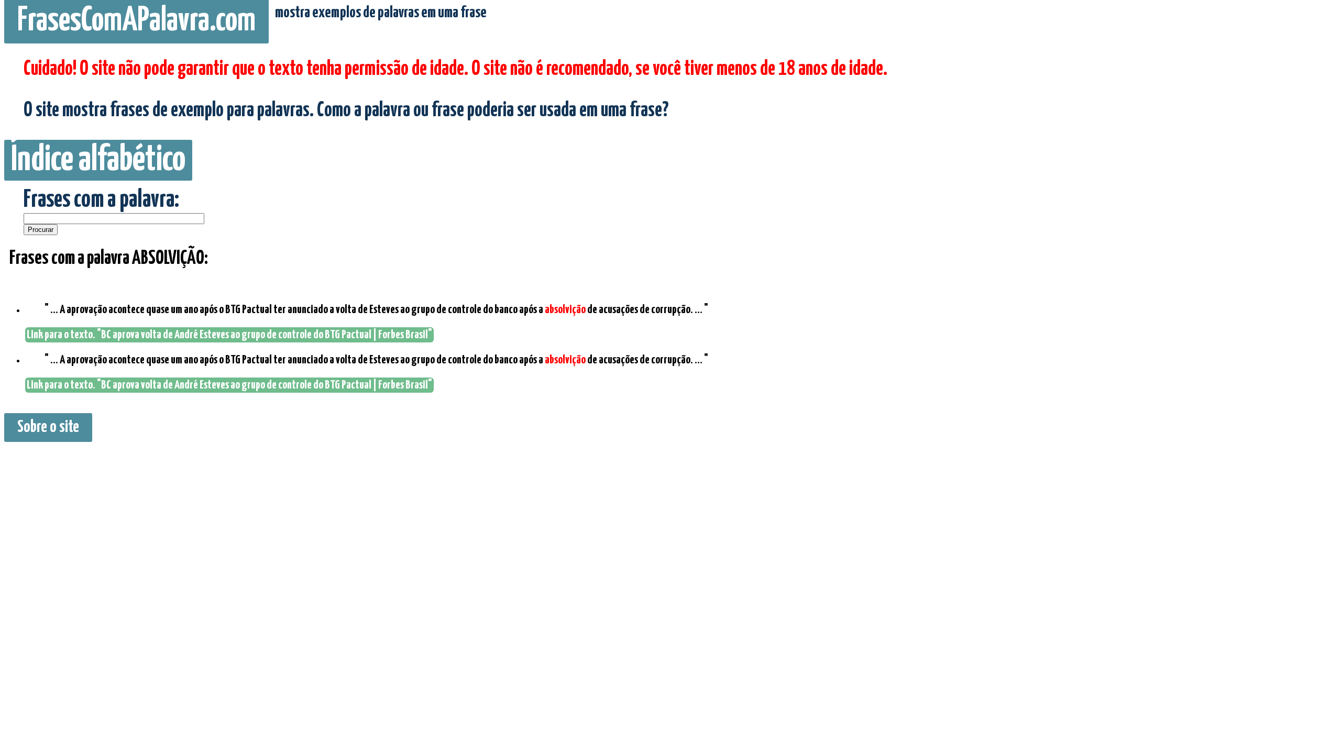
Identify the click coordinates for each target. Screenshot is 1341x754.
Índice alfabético (98, 160)
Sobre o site (48, 427)
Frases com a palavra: (101, 200)
